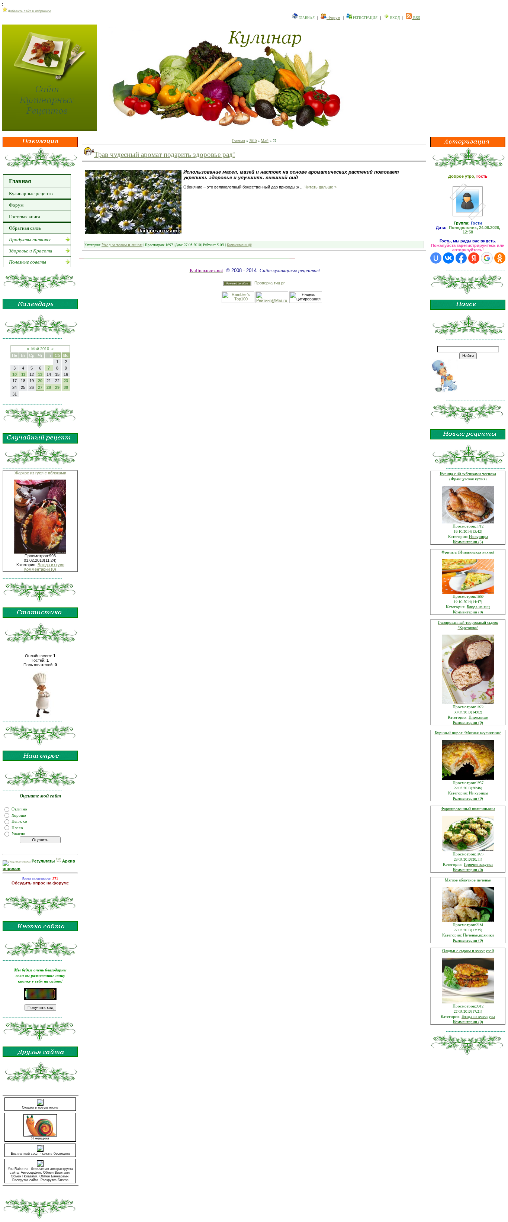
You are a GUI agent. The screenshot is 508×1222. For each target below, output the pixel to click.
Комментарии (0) (40, 569)
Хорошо (19, 815)
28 (48, 387)
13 (40, 374)
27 (40, 387)
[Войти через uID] (435, 258)
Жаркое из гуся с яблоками (40, 473)
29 (57, 387)
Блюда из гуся (51, 564)
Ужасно (18, 833)
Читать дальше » (321, 187)
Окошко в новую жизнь (40, 1107)
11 (23, 374)
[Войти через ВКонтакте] (448, 258)
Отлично (19, 809)
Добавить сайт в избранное (29, 11)
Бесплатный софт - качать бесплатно (40, 1153)
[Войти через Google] (487, 258)
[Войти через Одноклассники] (499, 258)
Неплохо (19, 821)
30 (66, 387)
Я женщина (40, 1138)
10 (14, 374)
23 (66, 380)
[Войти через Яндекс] (473, 258)
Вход (394, 18)
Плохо (17, 827)
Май (265, 140)
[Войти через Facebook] (461, 258)
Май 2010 (40, 348)
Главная (306, 18)
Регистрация (364, 18)
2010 (253, 140)
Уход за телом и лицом (122, 244)
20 (40, 380)
